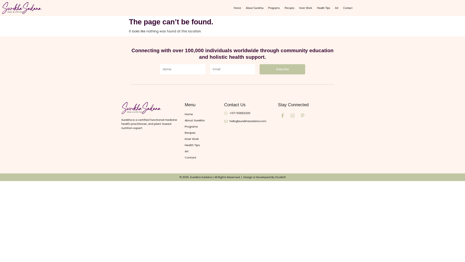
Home (237, 7)
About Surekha (254, 7)
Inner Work (305, 7)
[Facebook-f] (282, 115)
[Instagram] (292, 115)
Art (336, 7)
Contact (347, 7)
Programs (274, 7)
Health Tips (323, 7)
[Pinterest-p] (302, 115)
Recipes (289, 7)
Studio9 (280, 177)
